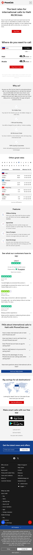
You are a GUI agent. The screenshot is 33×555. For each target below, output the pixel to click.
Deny (8, 549)
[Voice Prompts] (3, 233)
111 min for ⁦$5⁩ (27, 197)
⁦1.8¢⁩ (19, 198)
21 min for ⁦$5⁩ (27, 182)
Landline (4, 175)
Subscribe (25, 450)
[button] (30, 2)
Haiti (6, 173)
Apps (4, 509)
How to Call (6, 504)
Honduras (7, 180)
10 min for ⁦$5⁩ (27, 175)
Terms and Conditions (7, 475)
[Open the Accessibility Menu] (3, 522)
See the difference (16, 402)
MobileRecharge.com (23, 478)
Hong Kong (8, 187)
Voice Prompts (11, 232)
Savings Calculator (7, 512)
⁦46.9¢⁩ (18, 175)
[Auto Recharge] (3, 241)
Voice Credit (4, 493)
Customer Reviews (6, 481)
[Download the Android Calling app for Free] (16, 423)
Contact (20, 470)
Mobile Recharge (5, 515)
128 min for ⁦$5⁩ (27, 190)
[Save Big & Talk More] (16, 388)
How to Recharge (7, 523)
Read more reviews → (16, 272)
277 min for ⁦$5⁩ (27, 198)
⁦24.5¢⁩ (18, 184)
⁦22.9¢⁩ (18, 182)
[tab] (2, 162)
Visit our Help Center (16, 371)
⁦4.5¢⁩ (19, 197)
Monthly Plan (6, 501)
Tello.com (20, 475)
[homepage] (15, 2)
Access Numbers (7, 507)
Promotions (6, 520)
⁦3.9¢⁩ (19, 190)
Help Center (21, 467)
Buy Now (16, 31)
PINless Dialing (11, 213)
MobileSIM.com (22, 481)
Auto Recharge (11, 240)
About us (3, 478)
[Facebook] (14, 458)
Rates (4, 499)
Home (2, 467)
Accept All (24, 549)
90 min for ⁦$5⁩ (27, 191)
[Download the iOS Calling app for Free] (16, 418)
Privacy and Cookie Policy (7, 473)
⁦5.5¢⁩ (19, 191)
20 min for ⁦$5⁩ (27, 184)
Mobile (4, 177)
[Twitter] (18, 458)
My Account (4, 470)
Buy (4, 496)
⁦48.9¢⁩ (18, 177)
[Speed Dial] (3, 224)
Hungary (7, 194)
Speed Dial (9, 223)
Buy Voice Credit (16, 67)
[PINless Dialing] (3, 214)
